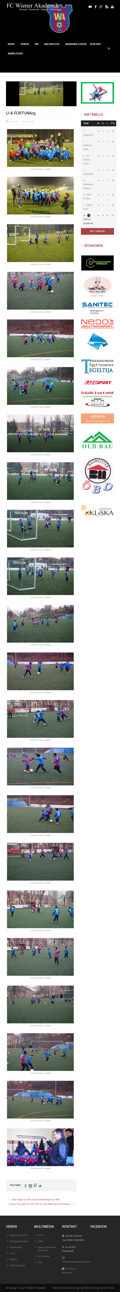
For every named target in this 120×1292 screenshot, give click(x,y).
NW (32, 121)
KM (36, 44)
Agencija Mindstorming (87, 1287)
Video (40, 1241)
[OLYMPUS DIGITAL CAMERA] (41, 93)
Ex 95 (12, 1253)
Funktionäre (16, 1247)
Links (40, 1262)
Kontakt (95, 44)
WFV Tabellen (97, 231)
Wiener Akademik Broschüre (46, 1249)
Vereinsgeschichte (19, 1235)
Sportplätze (44, 1256)
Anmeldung (15, 53)
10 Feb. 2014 (14, 121)
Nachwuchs (51, 44)
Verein (24, 44)
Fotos (28, 121)
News (11, 44)
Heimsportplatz (17, 1265)
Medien (13, 1259)
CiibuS (111, 1287)
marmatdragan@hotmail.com (76, 1261)
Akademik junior (75, 44)
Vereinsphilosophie (19, 1241)
